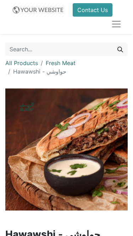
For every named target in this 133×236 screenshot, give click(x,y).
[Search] (120, 49)
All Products (21, 63)
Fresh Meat (61, 63)
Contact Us (92, 9)
